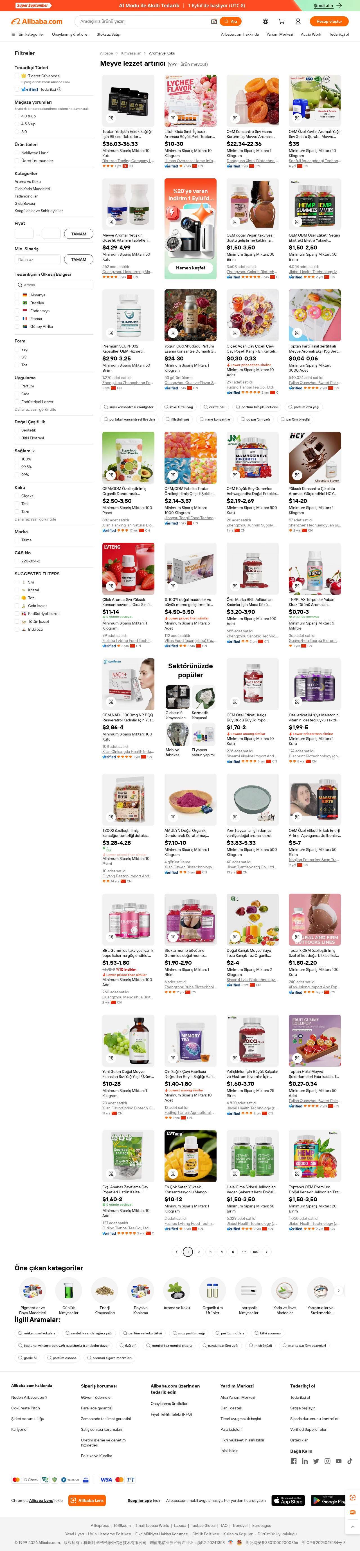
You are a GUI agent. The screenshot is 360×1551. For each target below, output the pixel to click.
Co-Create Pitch (25, 1408)
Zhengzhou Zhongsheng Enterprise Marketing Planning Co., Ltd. (128, 382)
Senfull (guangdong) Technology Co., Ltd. (315, 160)
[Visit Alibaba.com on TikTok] (349, 1461)
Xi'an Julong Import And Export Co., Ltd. (315, 987)
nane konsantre (217, 419)
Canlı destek (231, 1408)
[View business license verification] (230, 1542)
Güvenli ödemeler (96, 1397)
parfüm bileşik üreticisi (260, 407)
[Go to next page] (267, 1252)
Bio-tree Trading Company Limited (128, 160)
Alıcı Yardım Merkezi (237, 1397)
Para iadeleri (231, 1429)
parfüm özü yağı (306, 407)
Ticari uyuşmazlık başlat (240, 1418)
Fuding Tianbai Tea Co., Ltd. (250, 387)
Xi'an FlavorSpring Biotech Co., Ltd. (128, 1108)
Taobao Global (203, 1525)
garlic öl (30, 1358)
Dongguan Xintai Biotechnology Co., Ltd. (253, 160)
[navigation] (54, 653)
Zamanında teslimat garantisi (106, 1418)
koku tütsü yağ (181, 407)
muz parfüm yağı (191, 1333)
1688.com (122, 1525)
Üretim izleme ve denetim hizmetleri (103, 1442)
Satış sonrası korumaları (101, 1429)
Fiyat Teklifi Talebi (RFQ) (171, 1414)
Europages (261, 1525)
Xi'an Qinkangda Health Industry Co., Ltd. (128, 751)
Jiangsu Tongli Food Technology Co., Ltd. (191, 518)
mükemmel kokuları (39, 1333)
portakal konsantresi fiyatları (132, 419)
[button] (214, 21)
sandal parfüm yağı (223, 1346)
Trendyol (240, 1525)
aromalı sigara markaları (112, 1358)
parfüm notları (232, 1333)
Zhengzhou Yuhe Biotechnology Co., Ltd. (191, 987)
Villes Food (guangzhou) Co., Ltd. (191, 640)
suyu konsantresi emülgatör (131, 407)
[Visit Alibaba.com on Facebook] (293, 1461)
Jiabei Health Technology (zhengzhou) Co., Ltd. (315, 271)
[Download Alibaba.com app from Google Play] (330, 1500)
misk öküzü (263, 1346)
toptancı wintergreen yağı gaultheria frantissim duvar (66, 1346)
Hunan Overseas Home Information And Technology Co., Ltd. (191, 160)
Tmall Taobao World (152, 1525)
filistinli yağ (180, 419)
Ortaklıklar (299, 1440)
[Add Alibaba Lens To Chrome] (87, 1500)
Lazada (180, 1525)
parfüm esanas (64, 1358)
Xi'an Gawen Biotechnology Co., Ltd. (191, 867)
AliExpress (100, 1525)
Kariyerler (19, 1429)
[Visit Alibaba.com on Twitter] (316, 1461)
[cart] (282, 22)
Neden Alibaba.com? (29, 1397)
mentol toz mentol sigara (172, 1346)
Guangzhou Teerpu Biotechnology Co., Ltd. (315, 640)
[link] (352, 1497)
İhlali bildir (229, 1450)
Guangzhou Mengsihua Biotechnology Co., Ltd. (128, 997)
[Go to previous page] (177, 1252)
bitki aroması (270, 1333)
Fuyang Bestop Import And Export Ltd (128, 876)
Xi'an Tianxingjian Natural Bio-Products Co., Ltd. (128, 525)
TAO (224, 1525)
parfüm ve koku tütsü (145, 1333)
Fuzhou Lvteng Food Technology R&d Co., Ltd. (128, 640)
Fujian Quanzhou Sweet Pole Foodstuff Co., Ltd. (315, 382)
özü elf (130, 1346)
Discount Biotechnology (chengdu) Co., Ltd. (315, 756)
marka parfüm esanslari (307, 1346)
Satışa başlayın (303, 1408)
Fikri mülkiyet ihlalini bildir (242, 1440)
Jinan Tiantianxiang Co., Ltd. (251, 867)
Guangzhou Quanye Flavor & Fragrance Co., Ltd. (191, 382)
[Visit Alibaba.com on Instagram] (327, 1461)
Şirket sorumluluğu (27, 1418)
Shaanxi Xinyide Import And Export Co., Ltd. (253, 756)
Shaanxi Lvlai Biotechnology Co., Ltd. (253, 979)
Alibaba (106, 53)
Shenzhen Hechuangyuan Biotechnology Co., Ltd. (315, 525)
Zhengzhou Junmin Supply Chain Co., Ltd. (253, 525)
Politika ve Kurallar (96, 1456)
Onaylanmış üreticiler (169, 1403)
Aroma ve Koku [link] (162, 53)
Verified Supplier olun (308, 1429)
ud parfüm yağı (258, 419)
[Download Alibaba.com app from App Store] (288, 1500)
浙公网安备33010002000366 (272, 1542)
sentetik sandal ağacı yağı (91, 1333)
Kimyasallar (131, 53)
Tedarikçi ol (300, 1397)
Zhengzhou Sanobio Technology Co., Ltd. (253, 636)
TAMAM (78, 233)
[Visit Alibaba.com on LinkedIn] (305, 1461)
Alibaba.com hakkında (31, 1385)
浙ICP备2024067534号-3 (324, 1542)
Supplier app (140, 1500)
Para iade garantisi (96, 1408)
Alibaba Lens (41, 1500)
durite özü (217, 407)
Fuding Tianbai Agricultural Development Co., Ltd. (191, 1112)
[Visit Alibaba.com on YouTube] (338, 1461)
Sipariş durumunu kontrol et (314, 1418)
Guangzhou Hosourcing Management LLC (128, 271)
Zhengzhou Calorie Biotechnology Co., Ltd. (253, 271)
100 (255, 1252)
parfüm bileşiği (298, 419)
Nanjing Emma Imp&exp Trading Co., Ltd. (315, 859)
